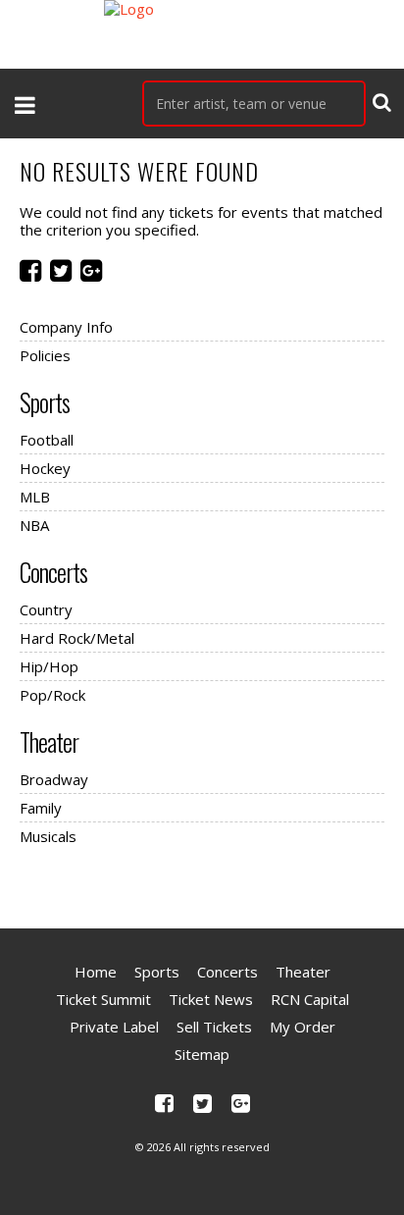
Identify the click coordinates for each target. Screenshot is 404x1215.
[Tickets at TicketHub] (202, 34)
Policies (45, 355)
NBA (34, 525)
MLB (35, 496)
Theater (49, 742)
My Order (302, 1026)
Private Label (114, 1026)
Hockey (45, 468)
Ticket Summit (103, 999)
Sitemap (202, 1054)
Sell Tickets (214, 1026)
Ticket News (211, 999)
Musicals (48, 836)
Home (96, 971)
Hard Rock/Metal (77, 638)
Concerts (53, 572)
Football (47, 439)
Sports (45, 402)
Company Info (66, 327)
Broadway (54, 779)
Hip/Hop (49, 666)
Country (46, 609)
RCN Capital (310, 999)
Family (41, 808)
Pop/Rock (52, 695)
